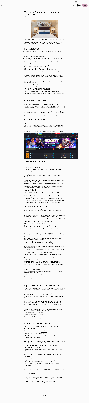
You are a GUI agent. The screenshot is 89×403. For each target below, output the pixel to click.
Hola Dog (9, 5)
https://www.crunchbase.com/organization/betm (36, 216)
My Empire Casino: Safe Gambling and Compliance (42, 13)
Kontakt (84, 5)
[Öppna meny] (73, 5)
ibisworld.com (44, 332)
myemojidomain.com (48, 44)
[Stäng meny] (76, 2)
